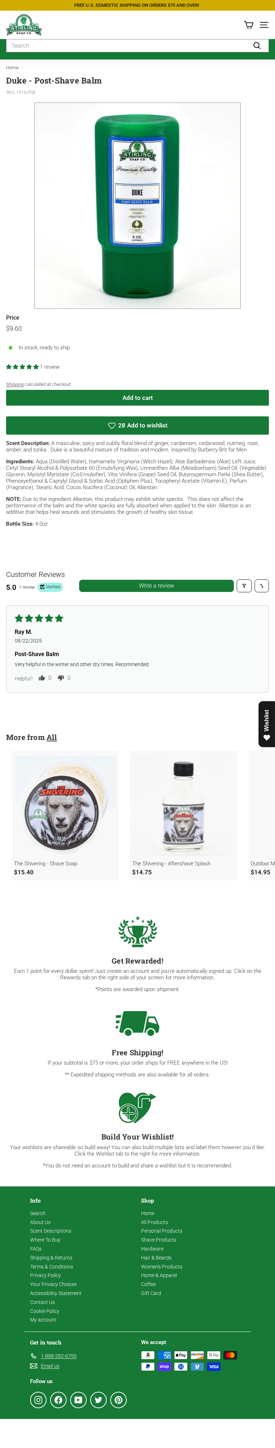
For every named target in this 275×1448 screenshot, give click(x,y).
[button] (23, 367)
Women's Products (161, 1267)
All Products (154, 1222)
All (52, 737)
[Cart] (248, 24)
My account (43, 1320)
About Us (40, 1222)
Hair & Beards (156, 1258)
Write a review (156, 585)
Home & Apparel (159, 1275)
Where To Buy (45, 1240)
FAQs (36, 1249)
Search (37, 1213)
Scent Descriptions (50, 1231)
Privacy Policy (45, 1275)
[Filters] (244, 585)
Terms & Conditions (51, 1267)
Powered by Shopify (95, 1433)
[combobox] (137, 45)
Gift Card (151, 1293)
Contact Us (42, 1302)
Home (12, 67)
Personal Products (161, 1231)
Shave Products (158, 1240)
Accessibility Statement (56, 1293)
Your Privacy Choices (53, 1284)
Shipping (15, 384)
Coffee (148, 1284)
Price (12, 317)
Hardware (152, 1249)
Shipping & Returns (51, 1258)
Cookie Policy (44, 1311)
